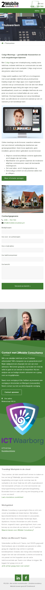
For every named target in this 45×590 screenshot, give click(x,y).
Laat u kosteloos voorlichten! (12, 497)
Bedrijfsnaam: (7, 228)
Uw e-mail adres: (8, 246)
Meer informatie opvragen (14, 178)
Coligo (7, 62)
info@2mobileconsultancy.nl (14, 223)
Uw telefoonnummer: (9, 255)
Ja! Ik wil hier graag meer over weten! (15, 566)
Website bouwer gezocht (18, 586)
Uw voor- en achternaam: (11, 237)
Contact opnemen (12, 392)
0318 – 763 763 (36, 6)
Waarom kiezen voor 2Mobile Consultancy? (18, 530)
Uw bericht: (6, 264)
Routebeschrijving (8, 451)
